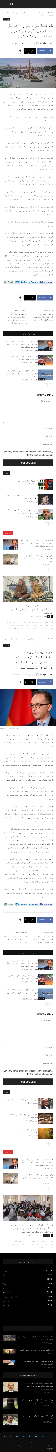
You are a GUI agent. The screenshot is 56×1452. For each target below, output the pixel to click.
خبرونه (43, 12)
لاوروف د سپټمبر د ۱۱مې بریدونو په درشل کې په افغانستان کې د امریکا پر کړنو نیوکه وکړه (22, 344)
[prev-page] (50, 385)
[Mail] (23, 1436)
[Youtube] (5, 1436)
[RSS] (16, 1436)
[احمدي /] (37, 43)
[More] (21, 51)
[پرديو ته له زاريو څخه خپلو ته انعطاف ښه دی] (9, 1362)
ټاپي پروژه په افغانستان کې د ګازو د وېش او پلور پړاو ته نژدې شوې (38, 558)
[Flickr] (36, 1436)
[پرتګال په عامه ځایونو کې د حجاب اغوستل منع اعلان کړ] (10, 1403)
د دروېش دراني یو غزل (28, 480)
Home (50, 12)
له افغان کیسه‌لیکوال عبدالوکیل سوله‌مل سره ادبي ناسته (31, 609)
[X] (10, 1436)
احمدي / (25, 43)
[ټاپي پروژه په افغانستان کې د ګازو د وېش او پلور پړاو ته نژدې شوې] (10, 559)
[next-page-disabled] (47, 570)
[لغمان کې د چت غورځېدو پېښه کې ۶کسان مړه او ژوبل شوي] (9, 1338)
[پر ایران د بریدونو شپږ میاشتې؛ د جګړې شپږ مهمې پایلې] (45, 360)
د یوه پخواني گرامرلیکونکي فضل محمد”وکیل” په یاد (43, 317)
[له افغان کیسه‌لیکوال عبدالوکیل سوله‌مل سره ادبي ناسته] (28, 589)
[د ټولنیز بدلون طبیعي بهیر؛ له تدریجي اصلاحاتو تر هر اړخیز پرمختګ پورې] (10, 1387)
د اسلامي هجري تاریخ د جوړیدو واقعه (36, 1350)
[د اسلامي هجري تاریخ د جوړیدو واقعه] (9, 1351)
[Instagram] (29, 1436)
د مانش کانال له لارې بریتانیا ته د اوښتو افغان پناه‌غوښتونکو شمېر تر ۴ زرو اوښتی (21, 373)
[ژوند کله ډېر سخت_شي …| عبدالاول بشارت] (10, 1419)
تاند (36, 350)
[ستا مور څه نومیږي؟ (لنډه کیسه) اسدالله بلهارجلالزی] (45, 514)
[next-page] (46, 385)
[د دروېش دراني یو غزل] (45, 484)
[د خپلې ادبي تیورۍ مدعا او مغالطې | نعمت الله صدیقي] (45, 499)
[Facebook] (42, 1436)
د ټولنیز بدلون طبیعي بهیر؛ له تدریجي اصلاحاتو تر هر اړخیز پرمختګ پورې (38, 1386)
